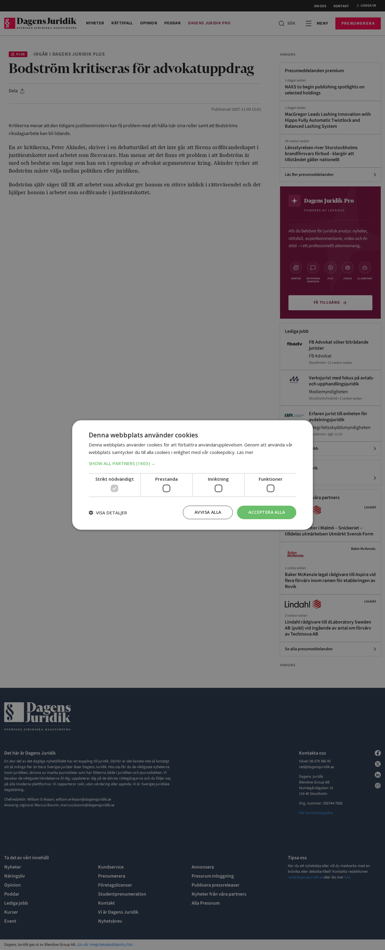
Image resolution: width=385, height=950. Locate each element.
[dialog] (192, 475)
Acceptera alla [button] (266, 512)
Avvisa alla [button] (208, 512)
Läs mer (245, 452)
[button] (192, 463)
